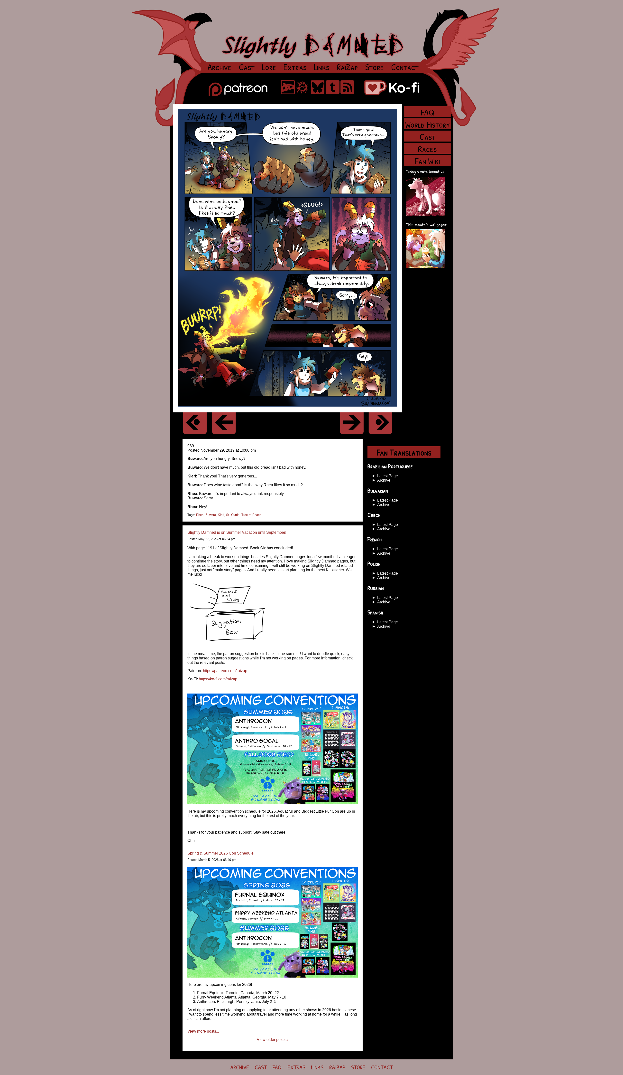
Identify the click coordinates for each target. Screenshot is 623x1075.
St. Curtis (232, 515)
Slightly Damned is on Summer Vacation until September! (236, 532)
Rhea (199, 515)
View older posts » (273, 1039)
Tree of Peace (251, 515)
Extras (295, 66)
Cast (247, 66)
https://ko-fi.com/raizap (218, 679)
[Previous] (223, 423)
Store (374, 66)
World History (427, 123)
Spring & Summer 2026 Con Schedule (220, 853)
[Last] (380, 423)
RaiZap (347, 66)
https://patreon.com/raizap (225, 671)
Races (427, 148)
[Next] (351, 423)
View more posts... (203, 1031)
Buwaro (210, 515)
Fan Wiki (427, 160)
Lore (269, 67)
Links (322, 66)
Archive (219, 66)
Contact (405, 66)
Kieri (221, 515)
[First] (195, 423)
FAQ (427, 111)
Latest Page (387, 476)
